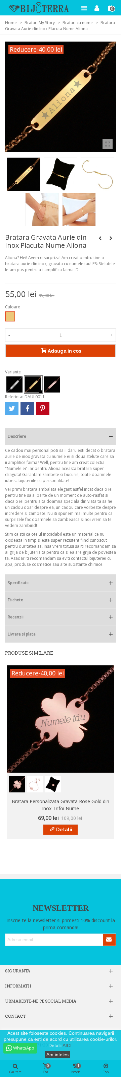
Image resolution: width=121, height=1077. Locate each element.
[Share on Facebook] (27, 408)
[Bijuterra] (38, 7)
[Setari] (96, 7)
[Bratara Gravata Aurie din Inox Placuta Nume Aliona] (108, 144)
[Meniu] (84, 7)
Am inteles (57, 1054)
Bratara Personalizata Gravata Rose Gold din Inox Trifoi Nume (60, 805)
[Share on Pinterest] (42, 408)
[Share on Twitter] (11, 408)
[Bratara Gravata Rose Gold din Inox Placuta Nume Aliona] (111, 238)
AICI (67, 1045)
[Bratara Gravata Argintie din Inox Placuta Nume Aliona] (100, 238)
